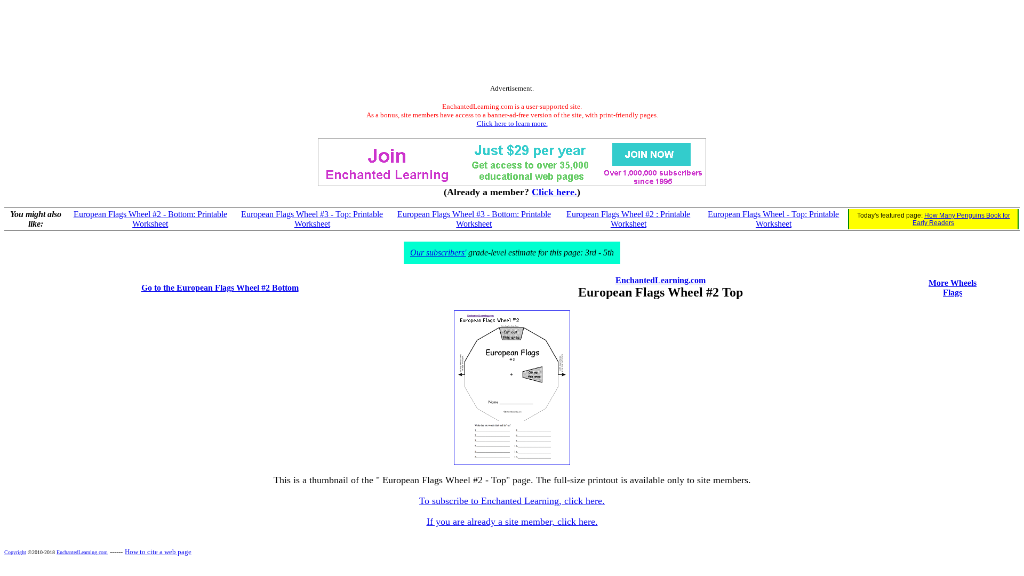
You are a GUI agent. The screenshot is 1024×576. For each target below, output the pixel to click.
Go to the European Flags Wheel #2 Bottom (220, 287)
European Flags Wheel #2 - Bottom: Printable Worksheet (150, 219)
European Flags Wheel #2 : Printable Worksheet (628, 219)
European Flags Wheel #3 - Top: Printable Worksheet (312, 219)
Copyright (15, 552)
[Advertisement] (512, 44)
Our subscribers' (438, 252)
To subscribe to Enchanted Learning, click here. (512, 500)
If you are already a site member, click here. (512, 521)
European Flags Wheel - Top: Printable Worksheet (773, 219)
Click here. (554, 192)
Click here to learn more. (512, 123)
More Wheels (953, 282)
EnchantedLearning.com (660, 280)
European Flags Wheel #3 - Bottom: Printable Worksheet (474, 219)
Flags (952, 292)
